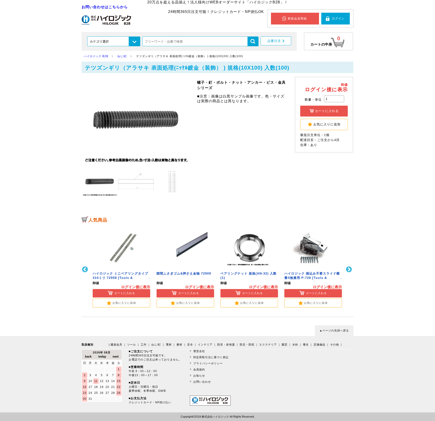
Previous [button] (85, 269)
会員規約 (199, 369)
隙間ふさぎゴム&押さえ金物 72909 (184, 273)
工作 (144, 344)
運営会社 (199, 351)
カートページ (328, 41)
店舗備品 (319, 344)
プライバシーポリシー (208, 363)
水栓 (295, 344)
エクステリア (268, 344)
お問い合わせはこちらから (105, 7)
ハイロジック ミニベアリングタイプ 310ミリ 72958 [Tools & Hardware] (120, 278)
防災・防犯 (247, 344)
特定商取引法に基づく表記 (211, 357)
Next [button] (349, 269)
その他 (334, 344)
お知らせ (199, 375)
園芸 (285, 344)
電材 (169, 344)
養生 (306, 344)
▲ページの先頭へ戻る (334, 330)
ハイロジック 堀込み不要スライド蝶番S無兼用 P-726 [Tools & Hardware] (312, 278)
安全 (190, 344)
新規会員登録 (297, 18)
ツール (131, 344)
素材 (179, 344)
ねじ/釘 (156, 344)
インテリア (205, 344)
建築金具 (116, 344)
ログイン (338, 18)
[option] (121, 266)
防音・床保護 (226, 344)
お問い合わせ (202, 381)
